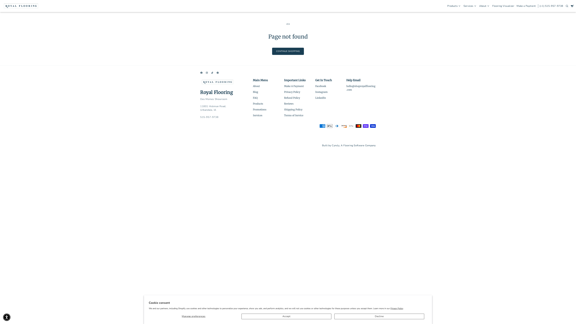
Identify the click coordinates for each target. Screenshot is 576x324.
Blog (255, 91)
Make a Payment (526, 6)
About (256, 86)
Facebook (320, 86)
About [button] (482, 6)
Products (258, 103)
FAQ (255, 97)
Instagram (321, 91)
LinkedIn (320, 97)
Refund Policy (292, 97)
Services (257, 115)
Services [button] (468, 6)
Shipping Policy (293, 109)
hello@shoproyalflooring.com (360, 88)
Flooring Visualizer (503, 6)
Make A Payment (294, 86)
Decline (379, 316)
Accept (286, 316)
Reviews (289, 103)
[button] (567, 6)
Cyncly (335, 145)
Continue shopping (288, 51)
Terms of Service (293, 115)
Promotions (259, 109)
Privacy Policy (396, 308)
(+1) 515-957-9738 (551, 6)
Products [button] (452, 6)
